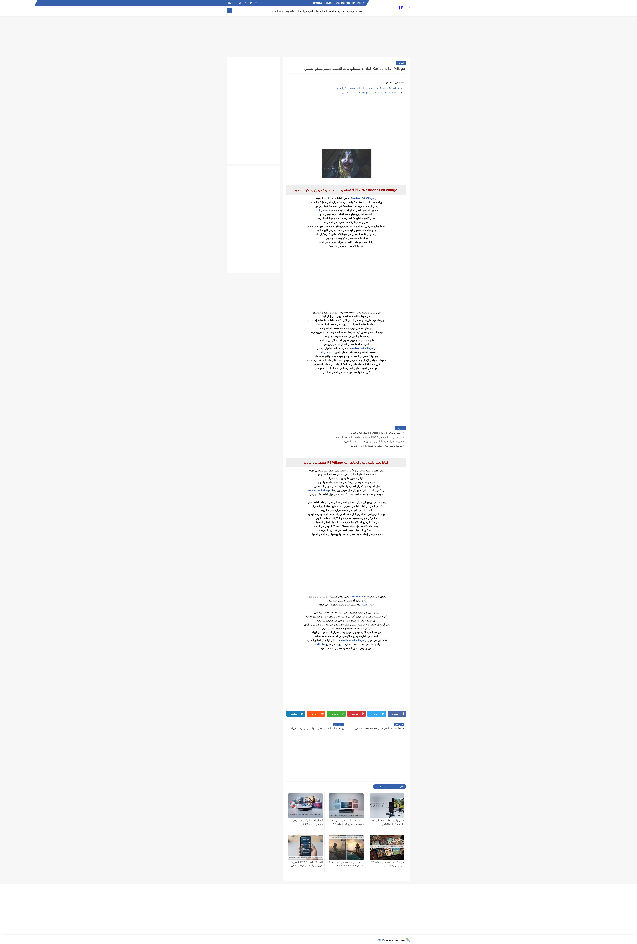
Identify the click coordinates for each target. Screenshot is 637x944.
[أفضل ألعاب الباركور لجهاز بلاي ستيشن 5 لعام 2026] (305, 805)
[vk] (235, 3)
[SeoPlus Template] (407, 939)
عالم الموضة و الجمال (307, 11)
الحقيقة (365, 604)
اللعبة (326, 198)
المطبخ (323, 11)
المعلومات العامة (337, 11)
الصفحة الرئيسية (355, 11)
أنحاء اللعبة (320, 644)
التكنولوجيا (290, 11)
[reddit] (240, 3)
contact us (317, 2)
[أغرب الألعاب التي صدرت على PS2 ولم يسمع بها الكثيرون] (387, 847)
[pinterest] (245, 3)
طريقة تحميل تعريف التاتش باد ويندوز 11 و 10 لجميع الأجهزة (373, 441)
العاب (401, 62)
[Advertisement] (318, 31)
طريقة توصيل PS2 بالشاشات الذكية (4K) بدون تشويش (376, 445)
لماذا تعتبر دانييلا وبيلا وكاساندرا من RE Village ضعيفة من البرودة (370, 92)
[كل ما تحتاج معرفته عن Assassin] (346, 847)
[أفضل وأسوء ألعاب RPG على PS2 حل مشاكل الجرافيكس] (387, 805)
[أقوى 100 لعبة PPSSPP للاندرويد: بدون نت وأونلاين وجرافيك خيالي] (305, 847)
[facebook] (256, 3)
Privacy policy (358, 2)
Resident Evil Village (362, 198)
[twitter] (250, 3)
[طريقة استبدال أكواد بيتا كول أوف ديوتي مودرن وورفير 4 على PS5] (346, 805)
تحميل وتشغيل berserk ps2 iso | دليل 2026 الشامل (375, 432)
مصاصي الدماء (321, 210)
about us (328, 2)
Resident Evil (359, 596)
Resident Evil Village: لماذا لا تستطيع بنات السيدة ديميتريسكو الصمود (367, 88)
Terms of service (342, 2)
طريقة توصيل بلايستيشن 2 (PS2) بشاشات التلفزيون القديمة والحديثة (369, 437)
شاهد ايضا (278, 11)
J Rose (404, 7)
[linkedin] (229, 3)
